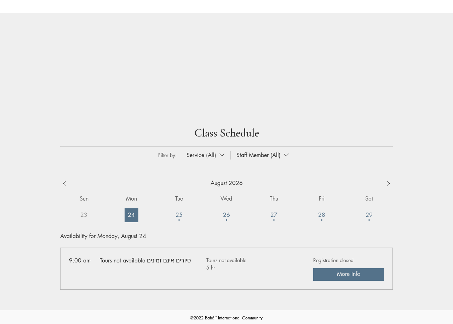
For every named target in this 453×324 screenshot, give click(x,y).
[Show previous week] (64, 183)
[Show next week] (388, 183)
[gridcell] (131, 215)
